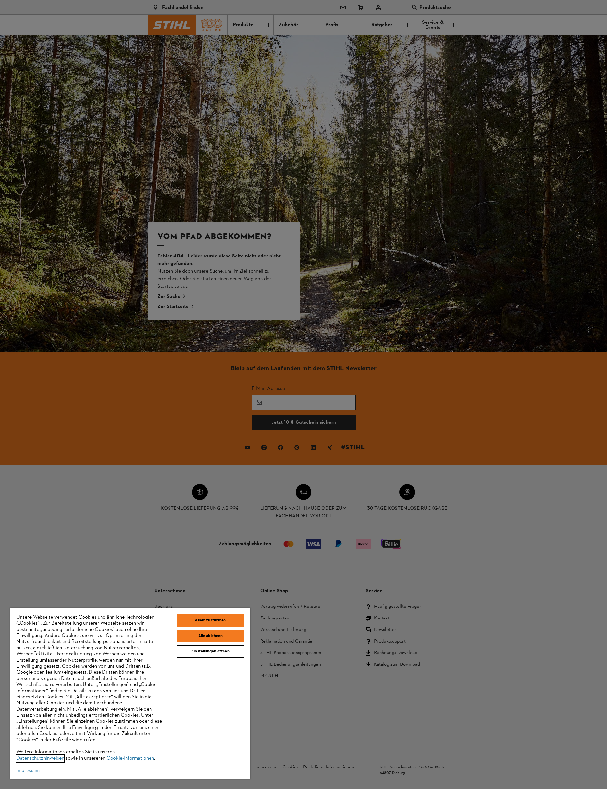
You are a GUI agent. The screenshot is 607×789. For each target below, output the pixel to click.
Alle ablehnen (210, 636)
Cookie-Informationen (130, 758)
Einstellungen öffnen (210, 651)
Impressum (28, 770)
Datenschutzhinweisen (40, 758)
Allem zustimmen (210, 620)
